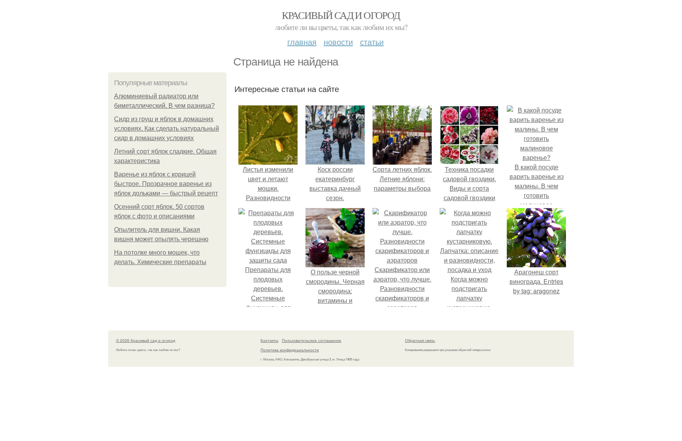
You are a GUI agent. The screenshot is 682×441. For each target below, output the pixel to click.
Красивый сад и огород (341, 15)
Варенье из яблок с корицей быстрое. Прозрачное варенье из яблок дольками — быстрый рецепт (166, 184)
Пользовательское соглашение (311, 340)
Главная (302, 41)
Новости (338, 41)
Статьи (372, 41)
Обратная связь (420, 340)
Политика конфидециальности (289, 350)
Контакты (269, 340)
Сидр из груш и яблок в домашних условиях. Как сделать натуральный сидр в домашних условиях (166, 128)
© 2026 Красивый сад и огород (145, 340)
